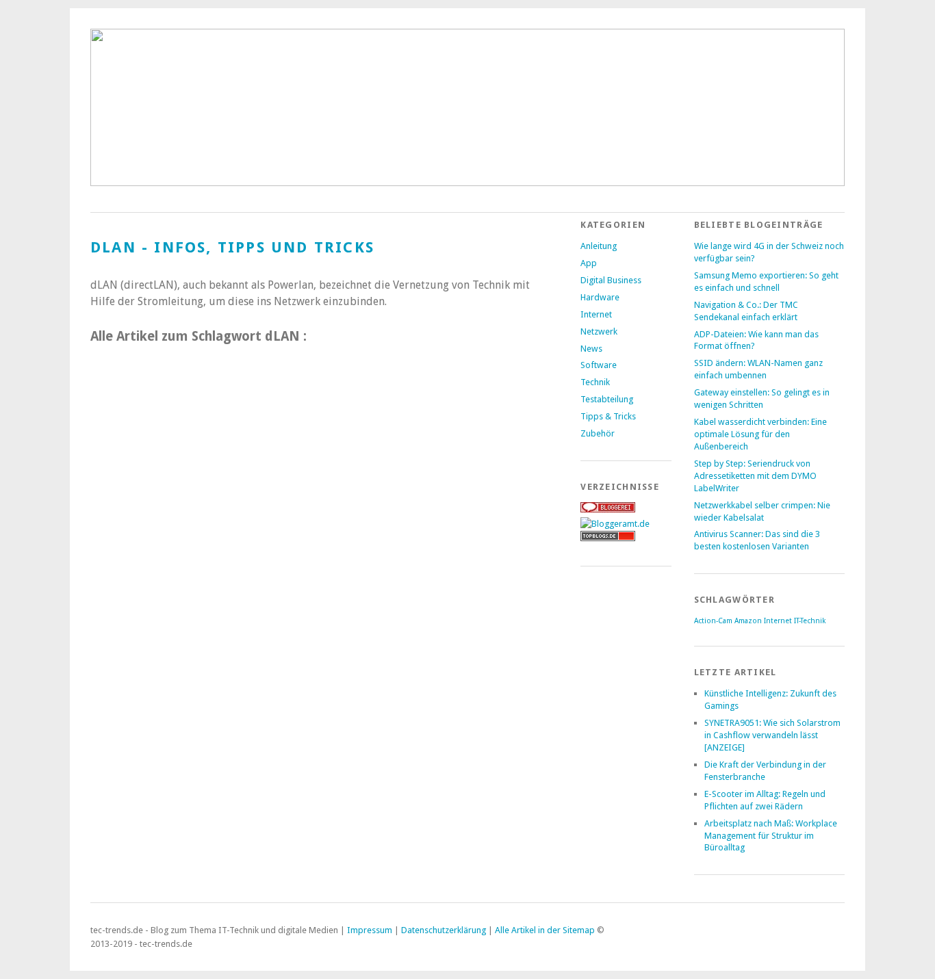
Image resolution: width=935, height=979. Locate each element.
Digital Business (610, 280)
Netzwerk (598, 331)
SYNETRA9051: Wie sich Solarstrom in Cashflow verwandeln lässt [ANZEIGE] (772, 735)
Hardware (599, 297)
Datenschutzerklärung (443, 930)
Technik (595, 382)
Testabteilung (606, 399)
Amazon (748, 620)
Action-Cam (713, 620)
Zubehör (597, 433)
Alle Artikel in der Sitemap (545, 930)
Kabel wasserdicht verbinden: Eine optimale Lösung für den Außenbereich (760, 434)
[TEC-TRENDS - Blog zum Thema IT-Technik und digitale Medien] (467, 182)
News (591, 348)
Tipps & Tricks (608, 416)
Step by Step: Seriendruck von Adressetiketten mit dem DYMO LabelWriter (755, 475)
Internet (596, 314)
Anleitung (598, 246)
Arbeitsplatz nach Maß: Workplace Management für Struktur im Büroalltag (770, 835)
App (588, 263)
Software (598, 365)
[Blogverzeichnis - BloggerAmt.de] (615, 524)
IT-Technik (809, 620)
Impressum (369, 930)
